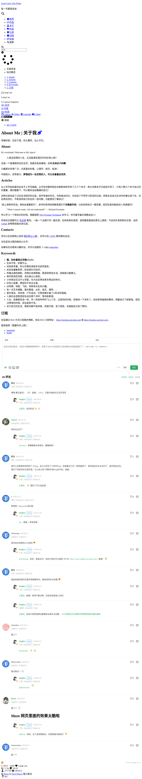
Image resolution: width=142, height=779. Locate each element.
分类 (11, 32)
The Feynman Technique (50, 215)
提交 (134, 368)
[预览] (17, 367)
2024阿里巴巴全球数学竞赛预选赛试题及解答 (81, 614)
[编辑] (39, 132)
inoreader (11, 330)
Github (4, 224)
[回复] (137, 383)
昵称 (6, 340)
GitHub (7, 114)
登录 (125, 368)
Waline (134, 762)
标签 (11, 29)
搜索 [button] (11, 42)
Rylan (13, 699)
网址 (97, 340)
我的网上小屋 (30, 236)
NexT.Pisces (17, 774)
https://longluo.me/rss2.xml (96, 320)
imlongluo (53, 247)
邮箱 (52, 340)
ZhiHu (17, 114)
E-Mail (37, 114)
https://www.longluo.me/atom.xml (83, 559)
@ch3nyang (23, 559)
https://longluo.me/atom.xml (68, 320)
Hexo (6, 774)
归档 (11, 35)
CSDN (52, 236)
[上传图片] (13, 367)
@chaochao (23, 651)
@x (20, 522)
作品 (11, 22)
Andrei (14, 420)
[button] (71, 13)
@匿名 (22, 409)
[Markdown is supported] (6, 367)
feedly (9, 333)
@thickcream (24, 688)
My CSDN (11, 125)
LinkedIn (27, 114)
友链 (11, 39)
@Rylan (22, 734)
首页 (11, 19)
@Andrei (22, 445)
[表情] (10, 367)
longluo (22, 399)
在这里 (22, 220)
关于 (11, 25)
